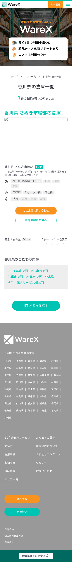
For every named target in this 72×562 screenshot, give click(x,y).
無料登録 (22, 499)
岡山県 (7, 403)
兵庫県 (31, 396)
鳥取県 (43, 396)
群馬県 (54, 368)
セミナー (41, 462)
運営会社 (9, 542)
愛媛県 (43, 403)
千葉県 (19, 375)
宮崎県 (54, 410)
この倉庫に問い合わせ (36, 210)
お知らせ (9, 462)
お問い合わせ (44, 471)
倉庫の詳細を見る (36, 220)
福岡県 (54, 403)
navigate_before (52, 244)
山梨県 (43, 382)
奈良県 (19, 396)
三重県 (31, 389)
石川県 (19, 382)
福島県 (19, 368)
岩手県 (31, 361)
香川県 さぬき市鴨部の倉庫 (32, 113)
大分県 (43, 410)
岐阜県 (54, 382)
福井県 (31, 382)
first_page (46, 244)
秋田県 (54, 361)
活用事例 (9, 454)
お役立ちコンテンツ (48, 454)
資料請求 (9, 471)
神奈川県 (44, 375)
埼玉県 (7, 375)
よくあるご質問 (45, 437)
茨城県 (31, 368)
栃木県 (43, 368)
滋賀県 (43, 389)
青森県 (19, 361)
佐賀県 (7, 410)
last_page (64, 244)
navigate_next (58, 244)
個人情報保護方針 (13, 535)
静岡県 (7, 389)
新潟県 (57, 375)
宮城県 (43, 361)
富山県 (7, 382)
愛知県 (19, 389)
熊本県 (31, 410)
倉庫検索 (22, 511)
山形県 (7, 368)
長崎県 (19, 410)
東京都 (31, 375)
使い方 (8, 446)
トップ (14, 76)
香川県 (31, 403)
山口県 (19, 403)
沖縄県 (7, 417)
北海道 (7, 361)
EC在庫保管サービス (17, 437)
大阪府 (7, 396)
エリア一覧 (30, 76)
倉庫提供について (47, 446)
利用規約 (9, 529)
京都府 (54, 389)
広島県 (54, 396)
